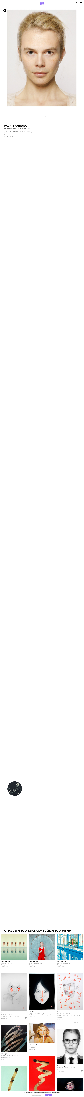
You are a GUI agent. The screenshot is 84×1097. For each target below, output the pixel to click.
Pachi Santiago (15, 126)
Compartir (46, 119)
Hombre (16, 131)
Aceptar (48, 1095)
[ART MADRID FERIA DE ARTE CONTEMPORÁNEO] (42, 3)
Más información (36, 1095)
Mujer (29, 131)
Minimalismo (8, 131)
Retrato (23, 131)
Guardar (37, 119)
